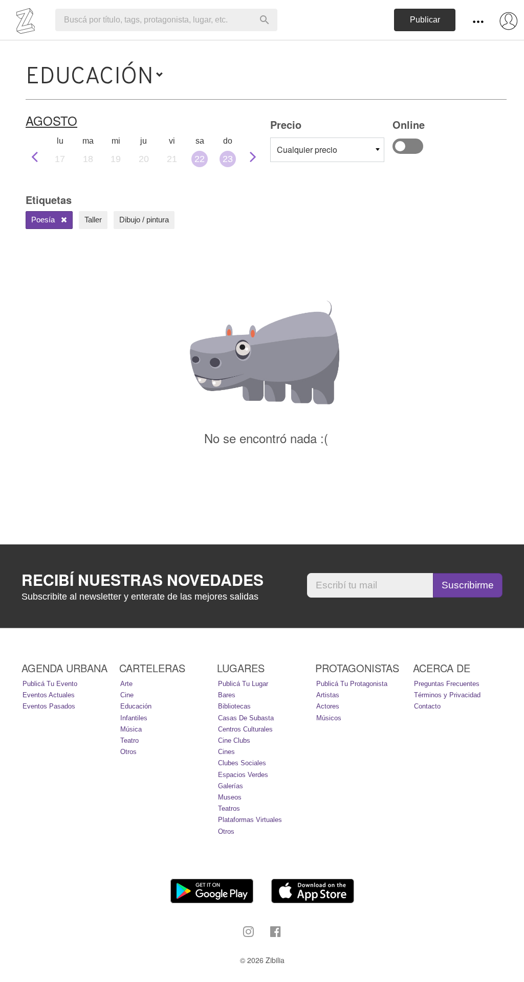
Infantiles (133, 718)
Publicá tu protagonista (351, 684)
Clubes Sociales (242, 763)
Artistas (327, 695)
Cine (127, 695)
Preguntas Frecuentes (446, 684)
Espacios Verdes (243, 775)
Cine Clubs (234, 740)
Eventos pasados (49, 706)
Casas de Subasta (246, 718)
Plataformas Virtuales (250, 820)
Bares (226, 695)
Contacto (427, 706)
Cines (226, 752)
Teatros (229, 808)
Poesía (44, 219)
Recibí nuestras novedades (142, 579)
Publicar (425, 19)
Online (407, 146)
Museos (230, 797)
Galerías (230, 786)
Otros (128, 752)
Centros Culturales (245, 729)
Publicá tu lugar (243, 684)
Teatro (129, 740)
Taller (93, 219)
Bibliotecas (234, 706)
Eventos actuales (49, 695)
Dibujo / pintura (144, 219)
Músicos (328, 718)
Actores (327, 706)
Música (131, 729)
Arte (126, 684)
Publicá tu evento (50, 684)
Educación (135, 706)
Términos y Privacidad (447, 695)
